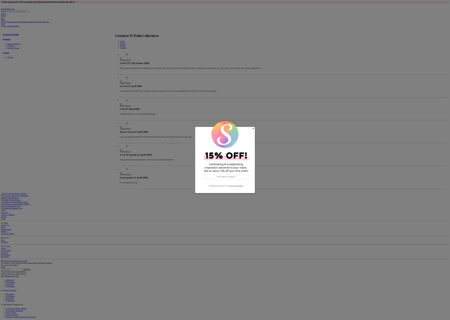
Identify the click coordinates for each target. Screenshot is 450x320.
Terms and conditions (236, 186)
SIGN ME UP (226, 182)
